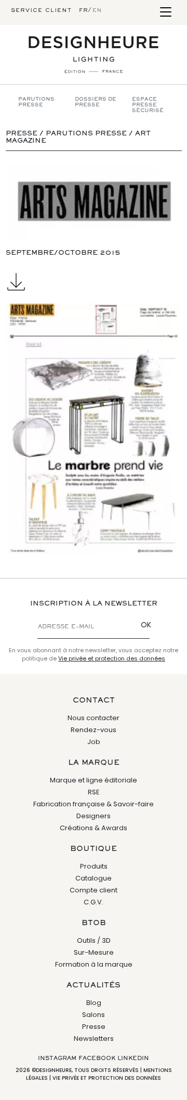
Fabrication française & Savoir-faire (93, 804)
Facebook (96, 1058)
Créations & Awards (93, 828)
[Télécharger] (93, 281)
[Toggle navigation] (165, 12)
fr (83, 10)
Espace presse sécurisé (148, 105)
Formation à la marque (93, 964)
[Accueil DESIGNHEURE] (93, 54)
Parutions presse (36, 102)
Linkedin (133, 1058)
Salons (93, 1015)
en (97, 10)
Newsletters (94, 1038)
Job (93, 742)
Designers (93, 816)
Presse (93, 1027)
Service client (41, 10)
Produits (94, 866)
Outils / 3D (94, 940)
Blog (93, 1003)
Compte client (93, 890)
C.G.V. (93, 902)
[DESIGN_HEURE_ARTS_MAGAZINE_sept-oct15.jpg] (93, 429)
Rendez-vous (93, 730)
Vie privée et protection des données (111, 658)
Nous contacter (93, 718)
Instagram (57, 1058)
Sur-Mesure (94, 952)
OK (146, 625)
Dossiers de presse (95, 102)
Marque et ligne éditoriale (93, 780)
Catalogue (93, 878)
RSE (94, 792)
